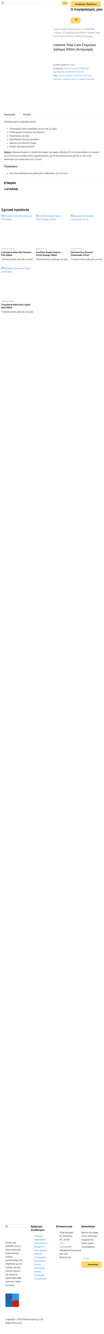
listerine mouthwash (74, 75)
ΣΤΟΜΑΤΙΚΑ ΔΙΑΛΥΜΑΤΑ (74, 33)
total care (88, 75)
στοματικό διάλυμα (86, 79)
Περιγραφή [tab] (9, 114)
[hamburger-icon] (65, 3)
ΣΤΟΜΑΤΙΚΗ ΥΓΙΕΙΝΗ (74, 72)
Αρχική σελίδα (59, 29)
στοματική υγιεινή (69, 79)
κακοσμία (57, 79)
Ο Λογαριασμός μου (87, 9)
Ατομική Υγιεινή (75, 29)
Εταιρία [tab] (27, 114)
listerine (61, 75)
